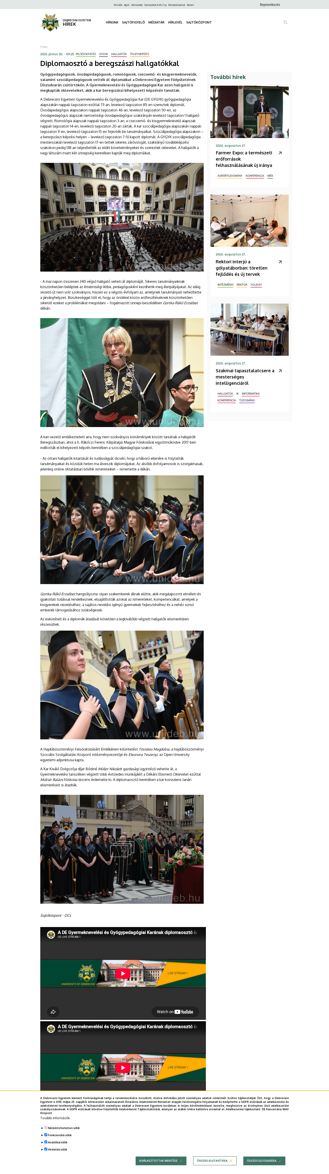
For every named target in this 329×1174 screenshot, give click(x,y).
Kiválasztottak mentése (158, 1160)
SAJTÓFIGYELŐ (133, 22)
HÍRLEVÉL (175, 22)
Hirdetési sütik (57, 1149)
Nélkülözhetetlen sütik (64, 1128)
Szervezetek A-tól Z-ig (155, 5)
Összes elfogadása (261, 1160)
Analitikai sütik (57, 1142)
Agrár (127, 5)
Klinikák (118, 5)
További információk (55, 1118)
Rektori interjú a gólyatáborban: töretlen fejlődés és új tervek (241, 268)
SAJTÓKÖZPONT (199, 22)
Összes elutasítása (212, 1160)
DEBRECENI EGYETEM (77, 20)
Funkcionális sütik (60, 1135)
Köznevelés (137, 5)
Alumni (190, 5)
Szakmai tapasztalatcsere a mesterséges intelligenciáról (245, 377)
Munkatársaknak (176, 5)
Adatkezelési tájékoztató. (243, 1109)
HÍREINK (112, 22)
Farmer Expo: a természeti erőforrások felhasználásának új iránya (244, 159)
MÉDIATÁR (156, 22)
